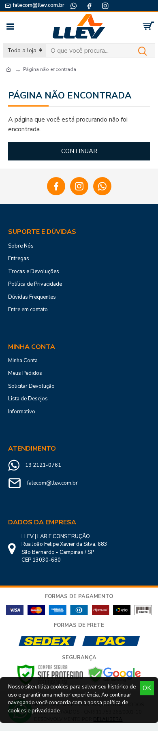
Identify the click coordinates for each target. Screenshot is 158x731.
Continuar (79, 151)
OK (147, 688)
